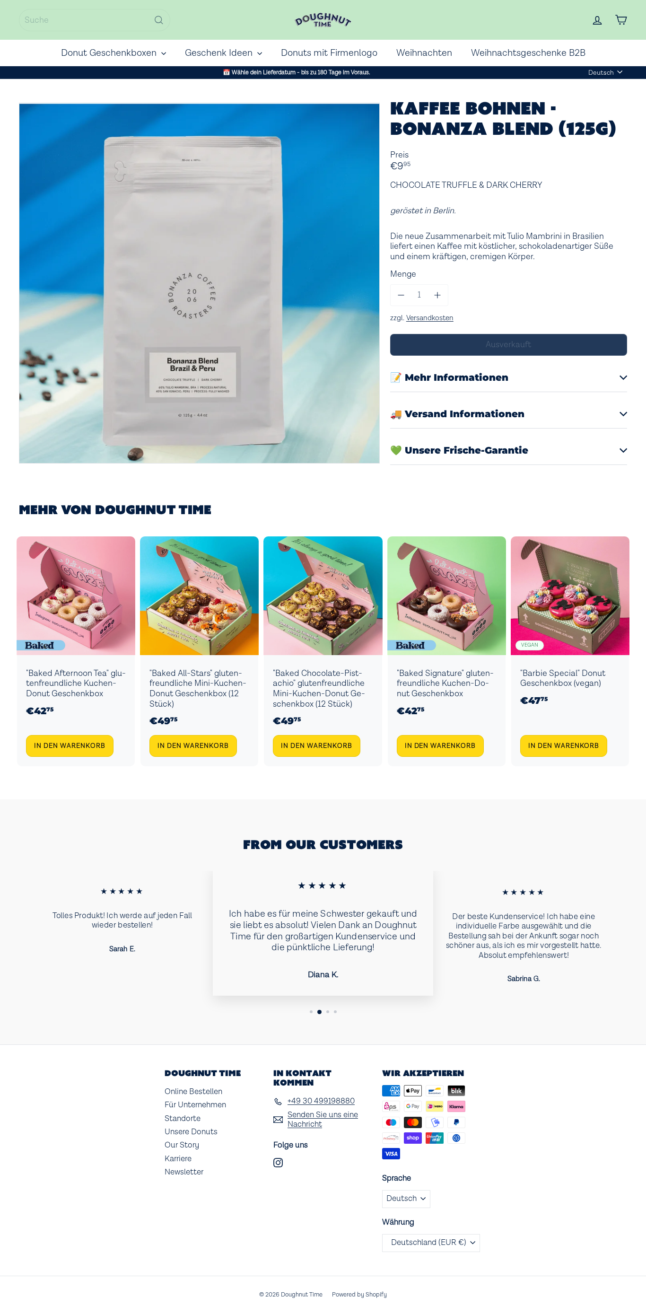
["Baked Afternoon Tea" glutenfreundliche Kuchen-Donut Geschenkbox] (76, 651)
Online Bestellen (193, 1091)
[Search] (159, 20)
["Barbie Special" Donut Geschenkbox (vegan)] (570, 651)
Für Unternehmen (195, 1105)
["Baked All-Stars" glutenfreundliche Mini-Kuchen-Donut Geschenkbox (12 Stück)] (199, 651)
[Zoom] (199, 283)
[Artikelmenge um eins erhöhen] (437, 295)
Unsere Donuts (191, 1132)
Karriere (178, 1159)
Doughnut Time (153, 509)
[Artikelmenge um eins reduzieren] (401, 295)
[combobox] (94, 20)
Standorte (183, 1118)
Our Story (182, 1145)
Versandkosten (430, 318)
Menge (403, 274)
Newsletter (184, 1172)
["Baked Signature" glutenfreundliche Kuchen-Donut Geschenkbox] (446, 651)
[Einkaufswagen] (621, 20)
